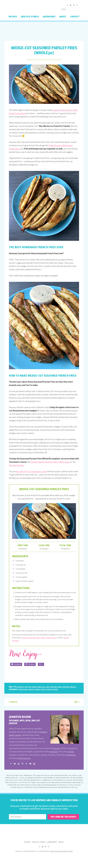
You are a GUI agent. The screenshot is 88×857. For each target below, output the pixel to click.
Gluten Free (41, 687)
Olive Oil (31, 689)
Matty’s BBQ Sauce (61, 462)
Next (76, 702)
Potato (49, 689)
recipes (70, 751)
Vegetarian (66, 687)
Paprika (37, 689)
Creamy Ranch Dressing (41, 462)
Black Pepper (23, 689)
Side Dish (53, 687)
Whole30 (73, 687)
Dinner (34, 687)
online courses (24, 758)
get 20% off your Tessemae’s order (31, 471)
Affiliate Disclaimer (61, 851)
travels (56, 748)
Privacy (52, 851)
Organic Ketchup (16, 465)
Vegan (59, 687)
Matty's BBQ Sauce (48, 637)
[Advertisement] (44, 31)
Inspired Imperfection (22, 8)
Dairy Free (28, 687)
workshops (71, 755)
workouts (54, 751)
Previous (13, 702)
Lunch (48, 687)
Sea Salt (55, 689)
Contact (70, 851)
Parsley (43, 689)
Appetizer (20, 687)
